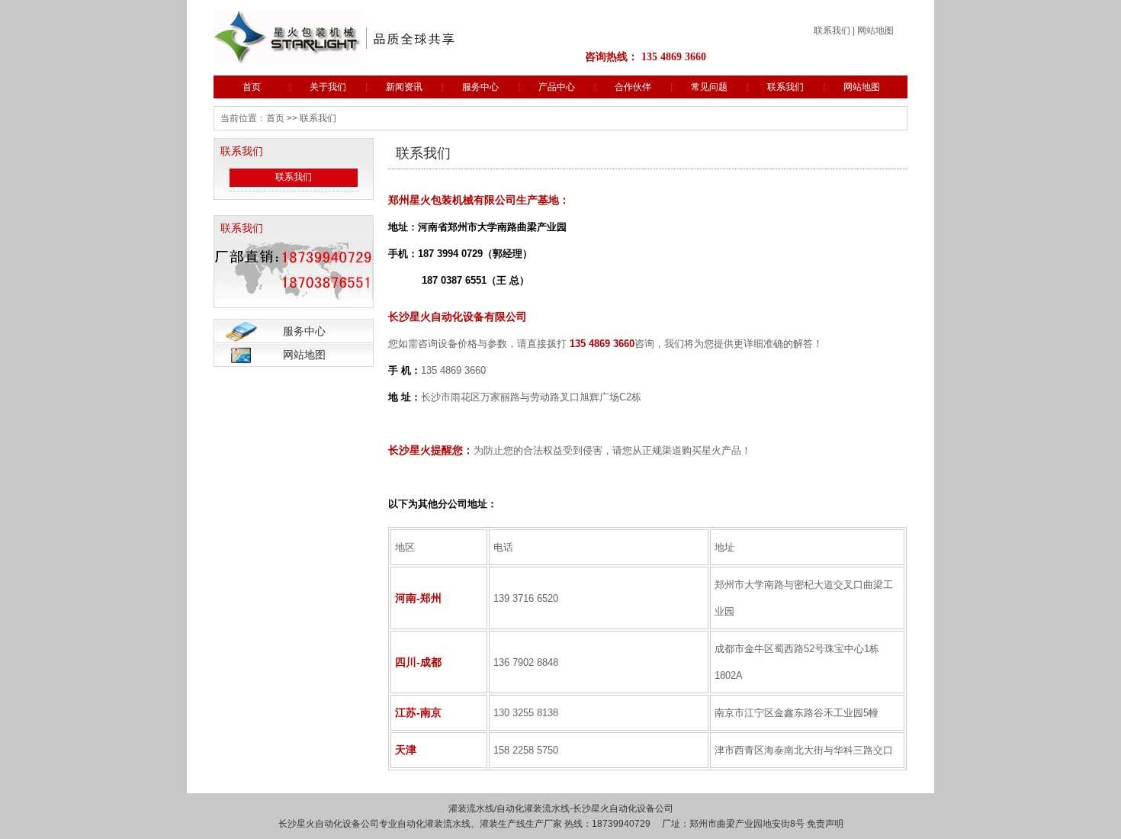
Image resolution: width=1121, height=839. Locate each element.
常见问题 (709, 87)
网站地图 (875, 30)
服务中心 (480, 87)
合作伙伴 (633, 87)
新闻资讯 (404, 87)
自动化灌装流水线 (533, 808)
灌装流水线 (471, 808)
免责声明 (825, 823)
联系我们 (832, 30)
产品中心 (556, 87)
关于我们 (328, 87)
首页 (252, 87)
